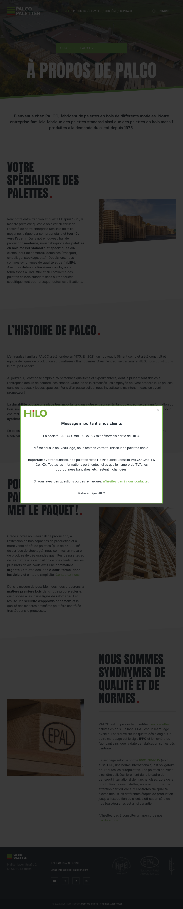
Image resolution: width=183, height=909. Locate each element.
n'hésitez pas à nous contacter (125, 481)
